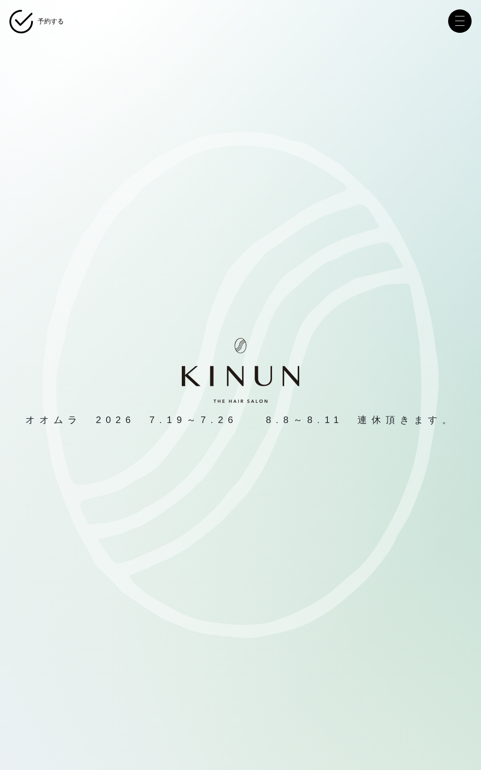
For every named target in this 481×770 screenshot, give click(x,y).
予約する (51, 21)
